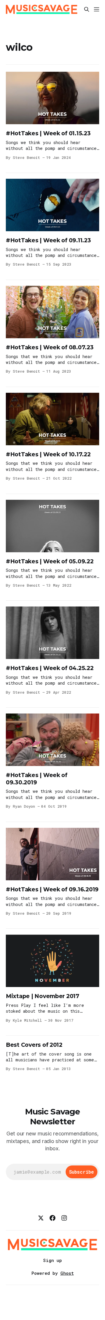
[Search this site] (86, 9)
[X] (41, 1218)
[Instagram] (64, 1218)
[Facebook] (52, 1218)
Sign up (52, 1260)
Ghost (67, 1273)
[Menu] (96, 9)
